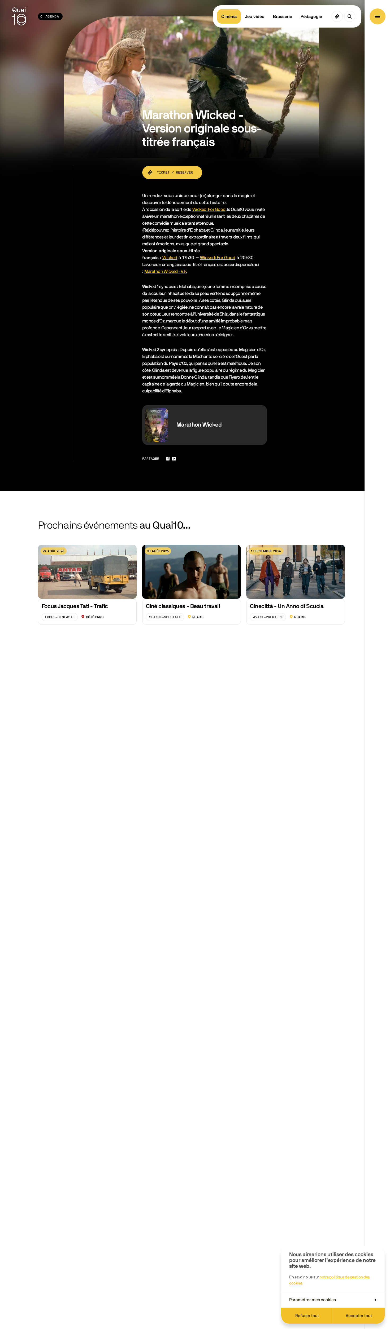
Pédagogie (311, 16)
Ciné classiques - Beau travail (183, 606)
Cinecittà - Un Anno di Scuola (286, 606)
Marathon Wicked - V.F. (165, 271)
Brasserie (282, 16)
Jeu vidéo (255, 16)
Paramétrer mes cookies (312, 1300)
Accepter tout (359, 1316)
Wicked (169, 257)
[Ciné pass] (337, 16)
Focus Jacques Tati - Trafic (75, 606)
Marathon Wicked (199, 425)
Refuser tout (307, 1316)
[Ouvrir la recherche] (349, 16)
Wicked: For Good (209, 209)
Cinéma (229, 16)
